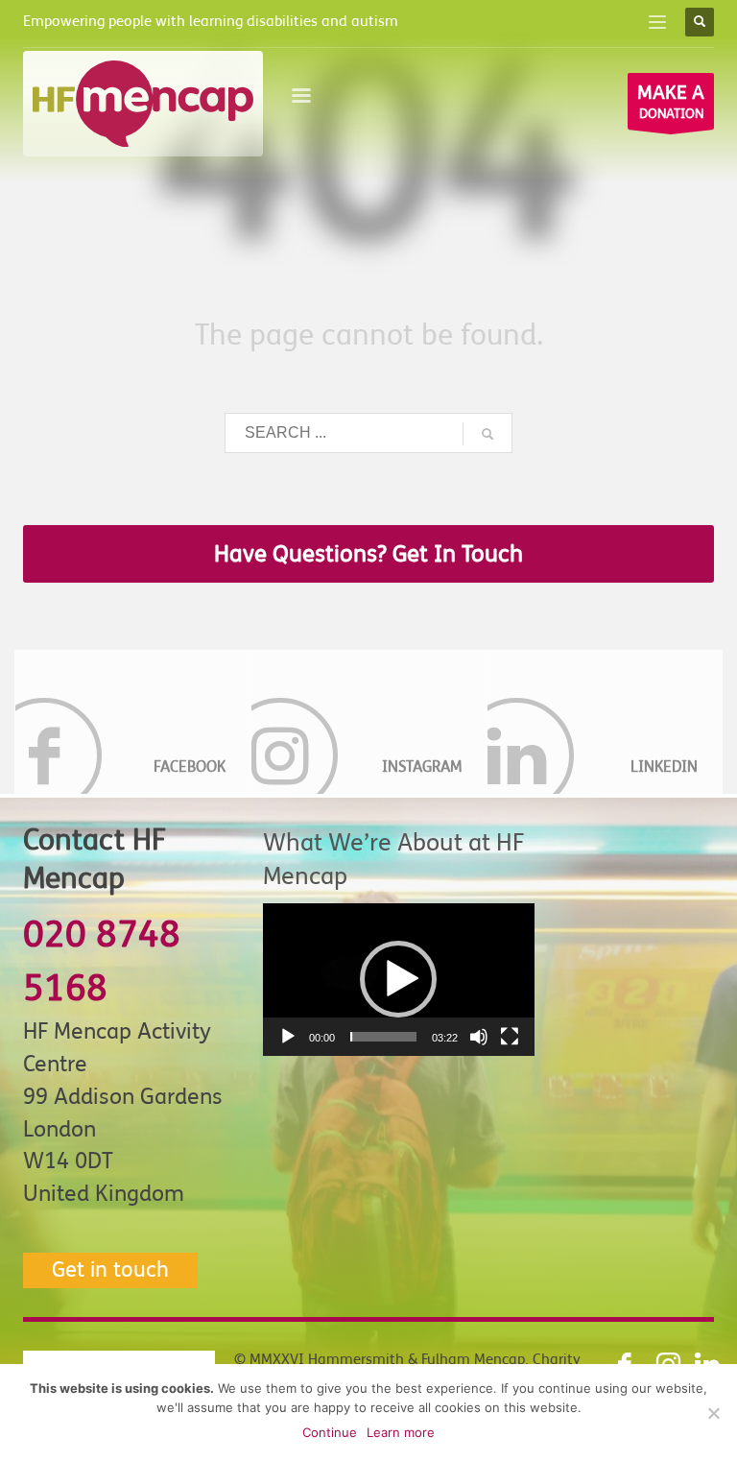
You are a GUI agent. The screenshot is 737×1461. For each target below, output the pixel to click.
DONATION (670, 101)
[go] (487, 434)
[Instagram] (368, 722)
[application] (399, 979)
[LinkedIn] (604, 722)
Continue (329, 1432)
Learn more (401, 1432)
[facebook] (132, 722)
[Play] (287, 1036)
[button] (398, 979)
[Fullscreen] (509, 1036)
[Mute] (478, 1036)
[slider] (383, 1037)
